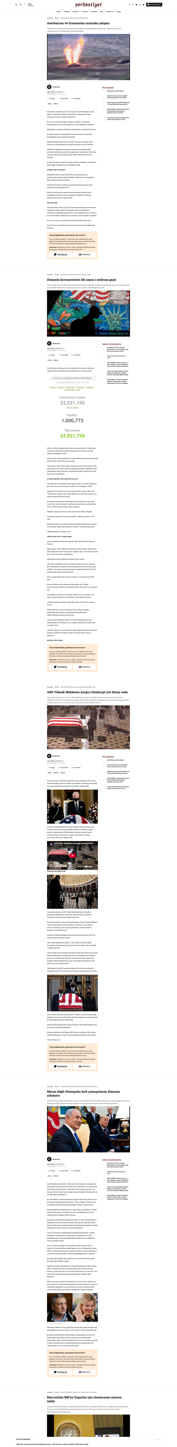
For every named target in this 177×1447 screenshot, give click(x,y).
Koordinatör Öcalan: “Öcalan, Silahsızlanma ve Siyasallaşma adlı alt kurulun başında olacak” (117, 349)
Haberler (56, 773)
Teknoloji (109, 11)
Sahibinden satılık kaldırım (115, 91)
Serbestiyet (56, 87)
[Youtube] (143, 4)
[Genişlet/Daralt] (155, 1439)
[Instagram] (132, 4)
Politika (85, 11)
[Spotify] (136, 4)
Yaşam (118, 11)
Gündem (66, 11)
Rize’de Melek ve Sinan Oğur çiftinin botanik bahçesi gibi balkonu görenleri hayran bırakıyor (118, 111)
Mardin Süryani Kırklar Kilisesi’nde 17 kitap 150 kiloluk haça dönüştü (118, 103)
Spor (101, 11)
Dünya (58, 11)
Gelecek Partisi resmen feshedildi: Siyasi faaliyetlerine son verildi (117, 96)
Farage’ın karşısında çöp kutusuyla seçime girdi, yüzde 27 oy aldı (118, 118)
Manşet (56, 103)
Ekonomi (94, 11)
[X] (139, 4)
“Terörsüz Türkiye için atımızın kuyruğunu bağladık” (37, 1444)
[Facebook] (129, 4)
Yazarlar (75, 11)
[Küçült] (159, 1439)
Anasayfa (50, 18)
